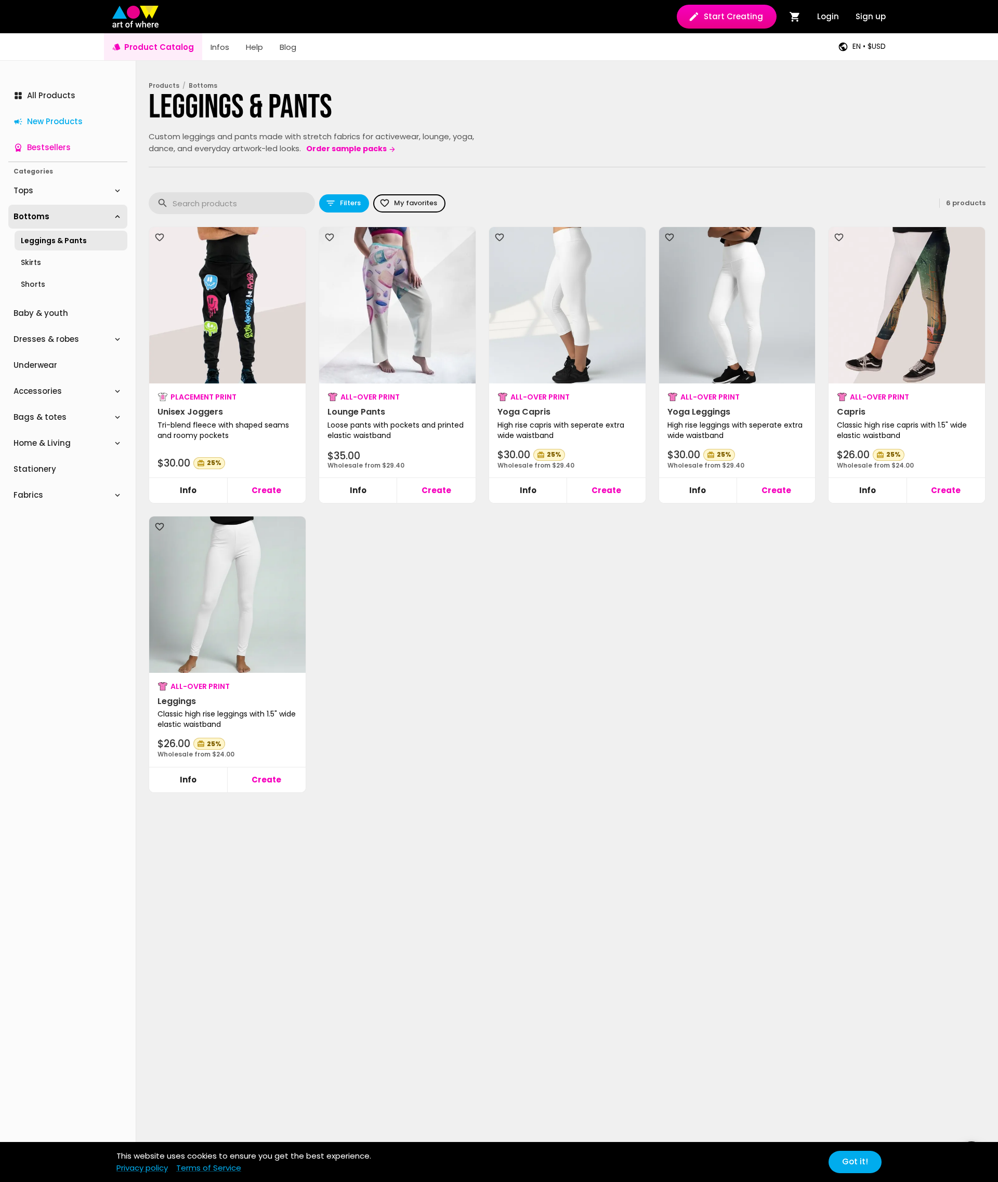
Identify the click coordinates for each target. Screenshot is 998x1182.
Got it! (855, 1161)
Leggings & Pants (54, 240)
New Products (55, 121)
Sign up (871, 16)
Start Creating (733, 16)
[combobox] (244, 203)
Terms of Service (208, 1167)
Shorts (33, 284)
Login (828, 16)
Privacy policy (142, 1167)
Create (266, 490)
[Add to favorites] (159, 237)
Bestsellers (49, 147)
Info (188, 490)
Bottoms (203, 86)
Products (164, 86)
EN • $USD (869, 46)
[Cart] (795, 16)
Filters (350, 203)
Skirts (31, 262)
